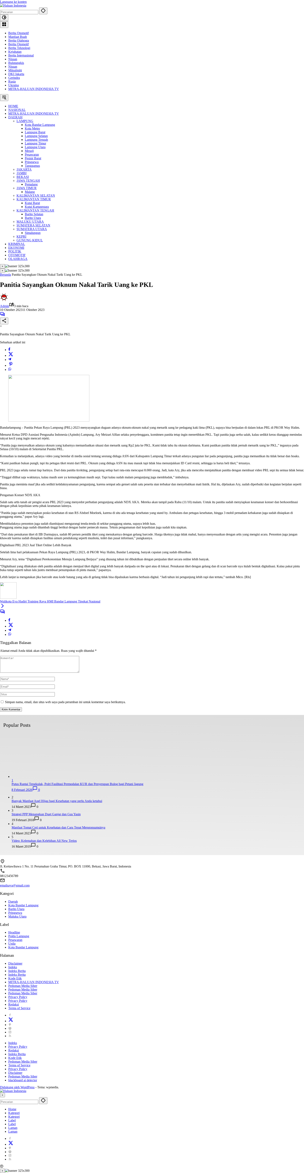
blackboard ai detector (22, 1080)
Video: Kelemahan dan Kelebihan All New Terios (44, 840)
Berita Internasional (21, 55)
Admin (4, 306)
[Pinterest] (10, 1024)
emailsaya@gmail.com (15, 885)
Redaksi (13, 1004)
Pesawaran (15, 940)
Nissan (12, 59)
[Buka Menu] (4, 24)
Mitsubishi (15, 70)
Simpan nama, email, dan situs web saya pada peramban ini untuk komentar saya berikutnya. (65, 702)
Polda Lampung (18, 936)
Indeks (12, 967)
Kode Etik (15, 978)
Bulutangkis (16, 63)
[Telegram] (9, 359)
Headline (14, 932)
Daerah (13, 901)
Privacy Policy (17, 997)
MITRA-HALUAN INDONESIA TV (33, 89)
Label (12, 1120)
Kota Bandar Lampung (23, 905)
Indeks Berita (17, 971)
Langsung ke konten (13, 2)
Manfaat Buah (17, 36)
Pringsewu (15, 912)
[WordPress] (10, 1028)
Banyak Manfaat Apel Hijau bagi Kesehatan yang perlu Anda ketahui (57, 801)
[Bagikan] (4, 321)
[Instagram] (10, 1032)
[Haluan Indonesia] (13, 5)
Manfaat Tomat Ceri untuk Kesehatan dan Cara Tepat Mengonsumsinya (58, 827)
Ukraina (13, 85)
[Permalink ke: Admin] (4, 300)
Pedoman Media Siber (22, 986)
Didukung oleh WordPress (17, 1087)
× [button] (2, 1095)
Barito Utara (16, 909)
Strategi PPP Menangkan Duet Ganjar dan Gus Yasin (46, 814)
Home (12, 1109)
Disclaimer (15, 963)
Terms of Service (19, 1008)
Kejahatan (15, 51)
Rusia (12, 81)
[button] (43, 10)
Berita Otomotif (18, 33)
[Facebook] (9, 349)
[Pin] (10, 365)
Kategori (14, 1113)
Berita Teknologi (19, 48)
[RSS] (10, 1036)
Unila (12, 943)
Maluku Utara (17, 916)
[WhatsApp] (9, 369)
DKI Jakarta (16, 74)
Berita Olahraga (18, 40)
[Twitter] (10, 355)
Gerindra (14, 77)
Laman (12, 1128)
